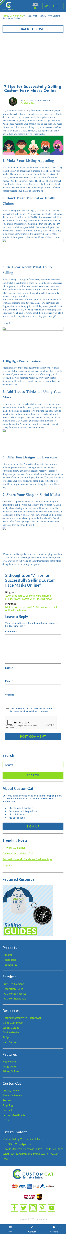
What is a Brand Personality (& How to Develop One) (30, 1156)
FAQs (6, 1037)
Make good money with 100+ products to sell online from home (31, 608)
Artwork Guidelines (14, 847)
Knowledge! (10, 1061)
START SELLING (53, 5)
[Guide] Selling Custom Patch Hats (23, 1139)
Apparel (7, 954)
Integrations (10, 1066)
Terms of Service (12, 1095)
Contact (7, 1110)
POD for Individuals (14, 998)
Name (9, 667)
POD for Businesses (14, 993)
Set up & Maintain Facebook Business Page (27, 859)
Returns (7, 1100)
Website (9, 694)
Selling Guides (11, 1027)
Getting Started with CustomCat (22, 1017)
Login (6, 1119)
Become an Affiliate (14, 1114)
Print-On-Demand (13, 983)
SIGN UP (33, 826)
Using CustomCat (13, 1022)
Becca (26, 100)
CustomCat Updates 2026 (18, 853)
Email (9, 681)
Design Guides (11, 1032)
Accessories (9, 959)
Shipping (8, 864)
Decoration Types (13, 988)
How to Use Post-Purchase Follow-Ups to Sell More (33, 1148)
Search (33, 775)
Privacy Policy (11, 1090)
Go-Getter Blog (17, 15)
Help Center (10, 1042)
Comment (11, 631)
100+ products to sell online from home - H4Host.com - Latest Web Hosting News (28, 597)
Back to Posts (33, 29)
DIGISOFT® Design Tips (17, 1144)
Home (5, 15)
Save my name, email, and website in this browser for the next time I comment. (31, 710)
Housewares (10, 964)
